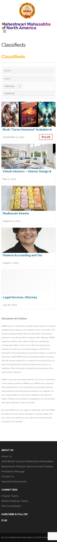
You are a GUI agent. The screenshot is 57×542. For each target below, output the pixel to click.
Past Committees (11, 506)
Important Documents (13, 481)
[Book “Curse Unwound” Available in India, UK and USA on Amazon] (28, 121)
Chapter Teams (10, 496)
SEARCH (8, 93)
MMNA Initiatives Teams (14, 501)
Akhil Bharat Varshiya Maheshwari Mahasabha (27, 461)
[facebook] (2, 520)
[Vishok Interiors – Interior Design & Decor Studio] (28, 163)
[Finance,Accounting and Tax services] (28, 247)
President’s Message (13, 471)
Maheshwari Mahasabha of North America (26, 26)
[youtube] (5, 520)
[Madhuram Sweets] (28, 205)
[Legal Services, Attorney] (28, 289)
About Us (6, 456)
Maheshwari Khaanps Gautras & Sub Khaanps (27, 466)
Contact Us (7, 476)
